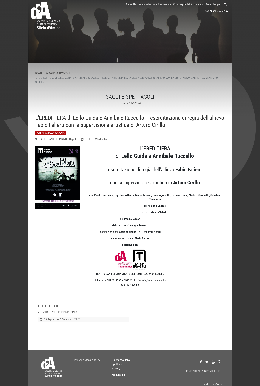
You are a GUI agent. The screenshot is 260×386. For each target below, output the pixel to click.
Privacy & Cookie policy (87, 360)
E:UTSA (116, 369)
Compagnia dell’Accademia (188, 4)
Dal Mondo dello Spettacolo (121, 362)
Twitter (207, 362)
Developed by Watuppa (213, 384)
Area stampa (213, 4)
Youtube (213, 362)
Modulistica (118, 375)
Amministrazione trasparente (154, 4)
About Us (131, 4)
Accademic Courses (216, 10)
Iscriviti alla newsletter (203, 371)
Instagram (219, 362)
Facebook (201, 362)
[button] (225, 4)
